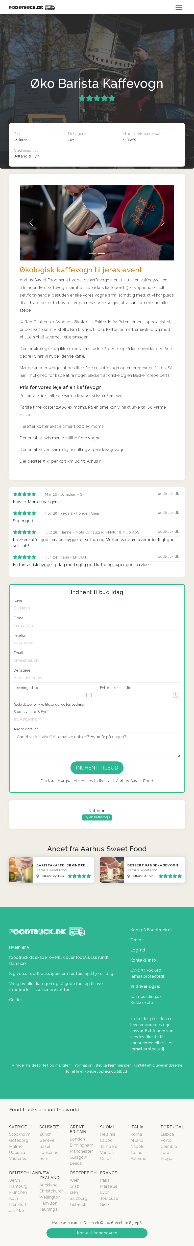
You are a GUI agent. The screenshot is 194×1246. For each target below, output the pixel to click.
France (108, 1173)
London (77, 1139)
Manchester (81, 1151)
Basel (44, 1146)
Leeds (76, 1163)
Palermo (138, 1158)
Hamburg (18, 1186)
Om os (136, 940)
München (18, 1192)
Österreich (83, 1173)
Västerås (17, 1158)
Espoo (106, 1140)
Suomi (107, 1127)
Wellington (50, 1197)
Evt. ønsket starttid (115, 688)
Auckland (48, 1185)
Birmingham (81, 1145)
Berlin (14, 1180)
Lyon (105, 1192)
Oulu (104, 1158)
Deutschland (25, 1173)
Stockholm (20, 1134)
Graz (74, 1186)
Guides (15, 999)
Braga (166, 1158)
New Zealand (49, 1175)
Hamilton (48, 1203)
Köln (13, 1198)
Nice (104, 1204)
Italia (136, 1127)
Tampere (108, 1146)
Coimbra (169, 1146)
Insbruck (78, 1204)
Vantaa (107, 1152)
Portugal (172, 1127)
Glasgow (78, 1157)
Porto (166, 1140)
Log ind (137, 950)
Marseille (108, 1186)
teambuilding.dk (146, 996)
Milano (136, 1140)
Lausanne (48, 1152)
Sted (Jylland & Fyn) (31, 712)
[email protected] (147, 1049)
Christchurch (51, 1191)
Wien (75, 1180)
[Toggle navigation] (179, 7)
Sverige (18, 1127)
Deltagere (22, 670)
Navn (18, 601)
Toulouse (109, 1198)
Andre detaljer (26, 729)
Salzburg (78, 1198)
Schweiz (49, 1127)
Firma (18, 618)
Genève (46, 1140)
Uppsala (17, 1152)
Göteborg (18, 1140)
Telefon (20, 635)
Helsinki (107, 1134)
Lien (74, 1192)
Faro (165, 1152)
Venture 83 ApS (128, 1223)
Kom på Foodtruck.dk (151, 929)
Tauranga (48, 1209)
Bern (43, 1158)
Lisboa (167, 1134)
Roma (136, 1134)
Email (18, 653)
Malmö (16, 1146)
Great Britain (78, 1129)
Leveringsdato (26, 688)
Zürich (45, 1134)
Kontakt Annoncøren (97, 1233)
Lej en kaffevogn (97, 817)
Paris (104, 1180)
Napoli (136, 1146)
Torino (136, 1152)
